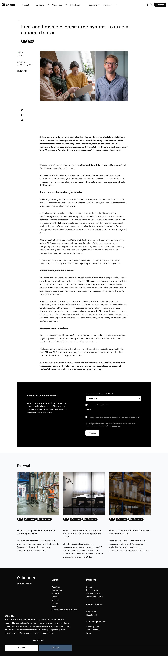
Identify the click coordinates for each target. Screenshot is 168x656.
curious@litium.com (49, 369)
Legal (88, 633)
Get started (91, 615)
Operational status (94, 596)
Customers (57, 5)
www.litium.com (94, 369)
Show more (38, 640)
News (54, 606)
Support (55, 593)
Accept (21, 648)
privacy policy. (47, 633)
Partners (108, 5)
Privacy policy (92, 626)
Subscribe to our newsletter (64, 609)
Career (55, 596)
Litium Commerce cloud (91, 362)
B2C (31, 41)
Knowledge (75, 5)
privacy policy (116, 426)
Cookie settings (93, 629)
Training (55, 603)
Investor (55, 600)
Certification (92, 590)
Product (25, 5)
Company (93, 5)
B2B (24, 41)
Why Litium (91, 611)
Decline (55, 648)
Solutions (40, 5)
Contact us (57, 590)
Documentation (93, 593)
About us (56, 587)
